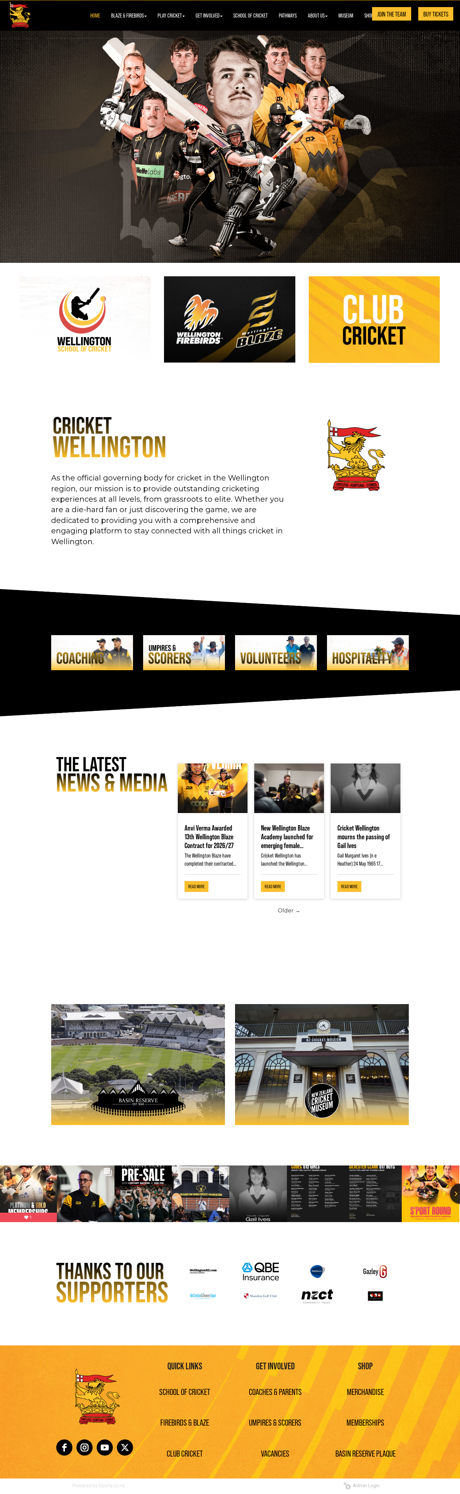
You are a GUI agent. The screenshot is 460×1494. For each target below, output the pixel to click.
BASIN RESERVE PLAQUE (365, 1453)
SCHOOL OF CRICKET (184, 1391)
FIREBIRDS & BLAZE (184, 1422)
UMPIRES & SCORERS (275, 1422)
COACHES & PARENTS (275, 1391)
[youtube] (105, 1447)
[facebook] (64, 1447)
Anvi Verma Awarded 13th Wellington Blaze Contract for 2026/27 (209, 836)
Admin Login (365, 1485)
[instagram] (84, 1447)
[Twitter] (125, 1447)
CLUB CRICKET (185, 1453)
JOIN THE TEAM (391, 14)
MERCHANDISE (365, 1391)
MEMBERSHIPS (365, 1422)
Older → (289, 910)
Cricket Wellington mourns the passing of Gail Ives (363, 836)
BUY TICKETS (435, 14)
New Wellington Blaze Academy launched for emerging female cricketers (287, 836)
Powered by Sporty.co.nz (98, 1485)
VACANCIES (275, 1453)
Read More (196, 886)
